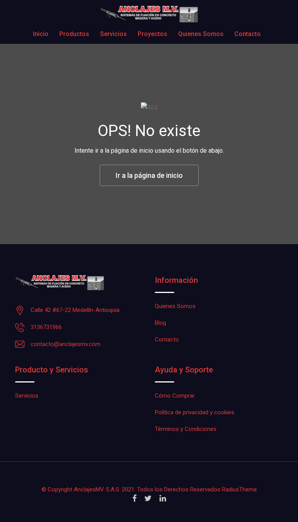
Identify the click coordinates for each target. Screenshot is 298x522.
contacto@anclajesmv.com (65, 344)
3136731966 (46, 327)
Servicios (113, 34)
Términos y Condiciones (186, 429)
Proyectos (152, 34)
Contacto (247, 34)
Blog (160, 322)
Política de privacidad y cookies (194, 412)
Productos (74, 34)
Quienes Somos (201, 34)
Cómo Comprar (175, 395)
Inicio (41, 34)
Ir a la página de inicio (149, 175)
